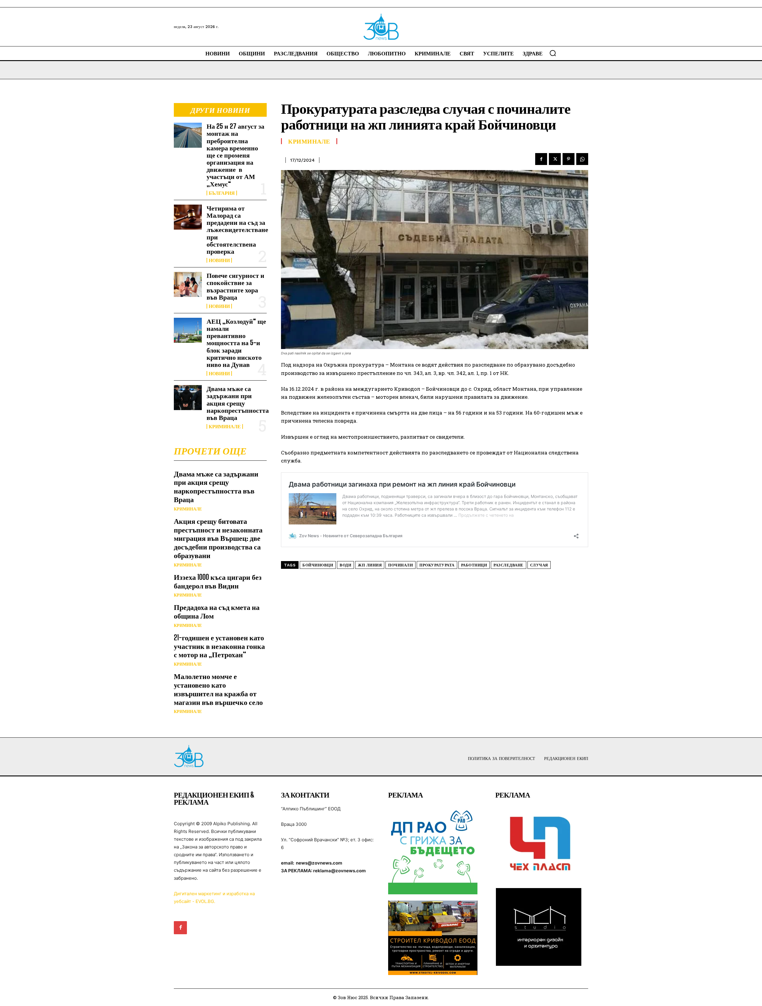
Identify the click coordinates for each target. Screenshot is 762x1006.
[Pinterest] (568, 159)
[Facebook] (541, 159)
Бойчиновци (317, 565)
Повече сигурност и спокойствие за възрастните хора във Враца (235, 286)
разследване (509, 565)
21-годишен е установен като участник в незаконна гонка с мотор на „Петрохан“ (219, 646)
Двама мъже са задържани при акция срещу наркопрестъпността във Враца (238, 402)
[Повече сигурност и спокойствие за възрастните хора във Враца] (188, 284)
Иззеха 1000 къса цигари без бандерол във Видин (218, 581)
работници (474, 565)
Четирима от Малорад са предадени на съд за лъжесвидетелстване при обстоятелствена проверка (237, 229)
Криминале (225, 426)
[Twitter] (555, 159)
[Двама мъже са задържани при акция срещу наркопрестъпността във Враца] (188, 397)
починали (400, 565)
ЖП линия (370, 565)
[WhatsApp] (582, 159)
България (222, 193)
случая (539, 565)
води (345, 565)
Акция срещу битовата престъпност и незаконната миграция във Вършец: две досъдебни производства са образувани (218, 538)
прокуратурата (437, 565)
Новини (219, 260)
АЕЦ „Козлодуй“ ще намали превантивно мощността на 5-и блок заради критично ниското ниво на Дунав (236, 342)
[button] (553, 53)
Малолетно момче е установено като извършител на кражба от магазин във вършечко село (218, 689)
